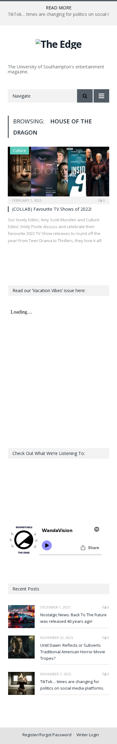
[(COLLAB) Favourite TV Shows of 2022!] (58, 173)
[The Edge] (58, 43)
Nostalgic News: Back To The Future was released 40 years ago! (73, 618)
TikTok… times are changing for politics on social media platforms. (72, 685)
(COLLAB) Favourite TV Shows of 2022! (51, 209)
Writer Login (87, 734)
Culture (19, 150)
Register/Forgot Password (46, 734)
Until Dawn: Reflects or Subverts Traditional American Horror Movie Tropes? (72, 651)
